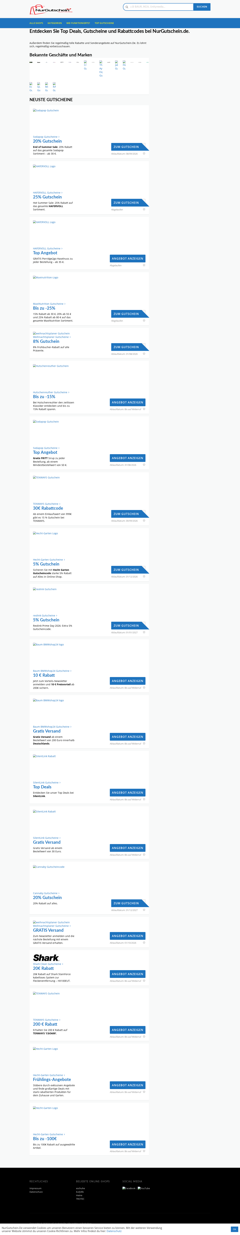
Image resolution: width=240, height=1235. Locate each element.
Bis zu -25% (44, 308)
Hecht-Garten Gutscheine (48, 559)
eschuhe (80, 1188)
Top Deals (42, 787)
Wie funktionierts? (78, 23)
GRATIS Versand (48, 930)
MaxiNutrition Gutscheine (48, 303)
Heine (79, 1195)
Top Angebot (45, 253)
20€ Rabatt (43, 968)
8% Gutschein (46, 341)
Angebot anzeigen (127, 258)
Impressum (35, 1188)
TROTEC (80, 1198)
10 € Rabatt (44, 675)
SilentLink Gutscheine (46, 782)
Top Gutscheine (104, 23)
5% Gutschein (46, 564)
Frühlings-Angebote (52, 1080)
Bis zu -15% (44, 397)
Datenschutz (36, 1191)
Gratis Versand (47, 731)
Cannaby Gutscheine (45, 893)
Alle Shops (36, 23)
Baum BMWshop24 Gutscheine (51, 670)
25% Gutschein (47, 197)
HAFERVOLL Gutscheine (46, 192)
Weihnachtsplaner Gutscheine (51, 337)
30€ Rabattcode (48, 508)
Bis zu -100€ (45, 1139)
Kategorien (55, 23)
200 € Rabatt (45, 1024)
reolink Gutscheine (44, 615)
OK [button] (234, 1229)
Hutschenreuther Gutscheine (50, 392)
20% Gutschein (47, 141)
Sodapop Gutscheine (45, 136)
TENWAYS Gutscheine (45, 503)
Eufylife (80, 1191)
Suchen (202, 7)
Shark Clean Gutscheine (47, 964)
